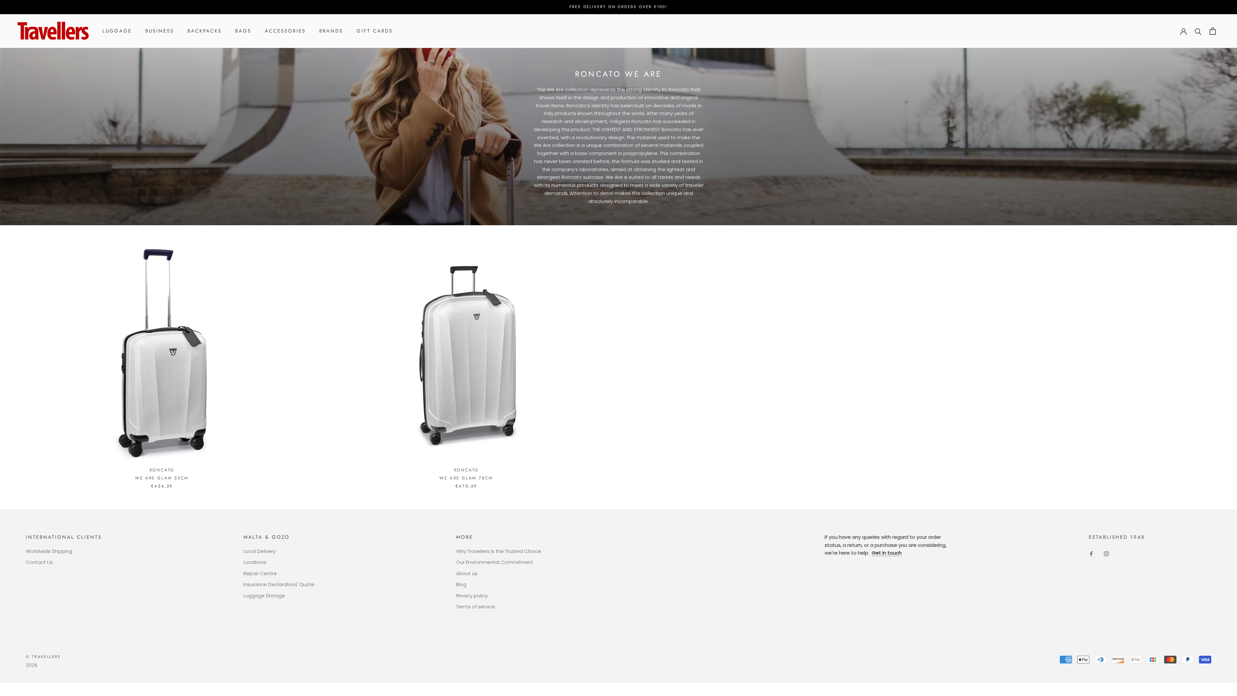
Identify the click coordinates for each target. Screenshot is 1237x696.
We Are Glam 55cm (162, 478)
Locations (255, 562)
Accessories (285, 30)
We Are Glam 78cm (466, 478)
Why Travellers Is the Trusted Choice (498, 551)
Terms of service (475, 606)
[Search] (1198, 31)
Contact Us (39, 562)
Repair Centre (260, 573)
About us (466, 573)
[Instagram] (1106, 554)
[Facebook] (1091, 554)
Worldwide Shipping (49, 551)
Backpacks (204, 30)
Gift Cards (375, 30)
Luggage (117, 30)
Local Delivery (260, 551)
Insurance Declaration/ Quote (279, 584)
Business (159, 30)
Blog (461, 584)
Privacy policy (472, 595)
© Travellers (43, 657)
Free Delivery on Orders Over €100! (619, 7)
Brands (331, 30)
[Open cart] (1213, 31)
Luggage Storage (264, 595)
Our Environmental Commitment (494, 562)
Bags (243, 30)
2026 (31, 665)
